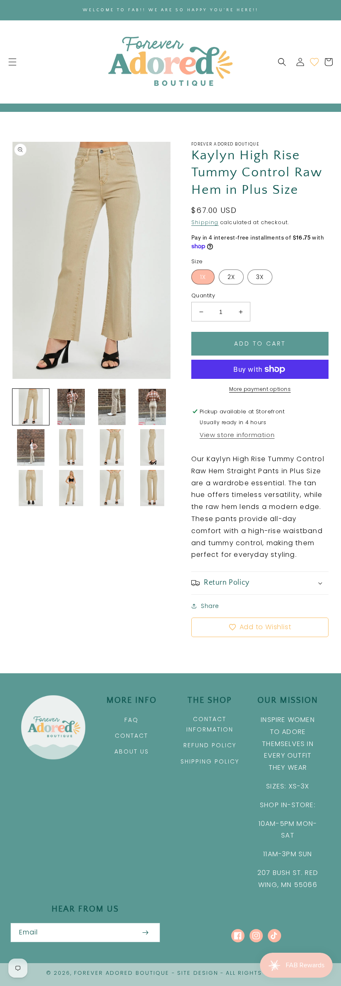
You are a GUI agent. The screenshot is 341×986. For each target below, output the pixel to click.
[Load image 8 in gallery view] (152, 447)
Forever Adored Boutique (121, 973)
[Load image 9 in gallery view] (30, 488)
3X (260, 277)
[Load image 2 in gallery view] (71, 407)
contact (131, 735)
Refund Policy (209, 745)
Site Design (197, 973)
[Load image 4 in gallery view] (152, 407)
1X (203, 277)
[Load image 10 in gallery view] (71, 488)
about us (131, 751)
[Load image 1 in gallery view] (30, 407)
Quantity (203, 295)
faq (131, 720)
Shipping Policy (209, 761)
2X (231, 277)
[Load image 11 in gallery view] (112, 488)
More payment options (260, 389)
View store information (237, 434)
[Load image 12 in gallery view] (152, 488)
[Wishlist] (314, 62)
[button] (12, 62)
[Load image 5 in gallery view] (30, 447)
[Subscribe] (145, 932)
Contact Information (209, 724)
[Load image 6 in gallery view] (71, 447)
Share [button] (210, 606)
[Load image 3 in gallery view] (112, 407)
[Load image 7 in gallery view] (112, 447)
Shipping (205, 222)
